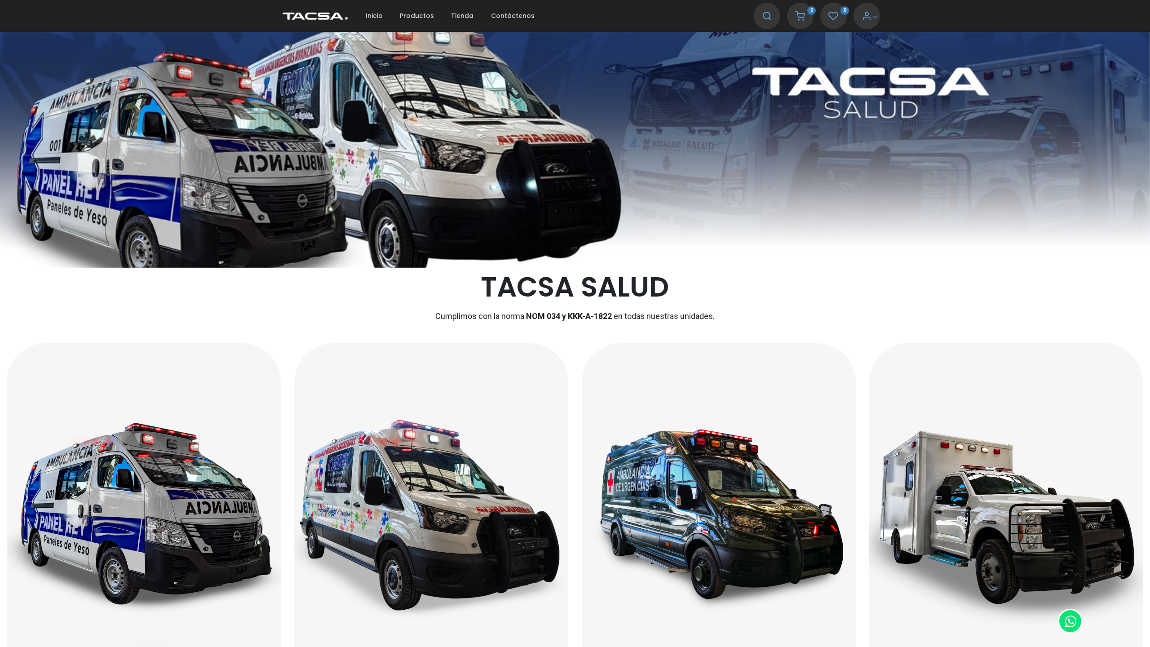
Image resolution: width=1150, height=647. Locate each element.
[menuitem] (374, 16)
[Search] (767, 17)
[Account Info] (869, 17)
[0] (800, 17)
